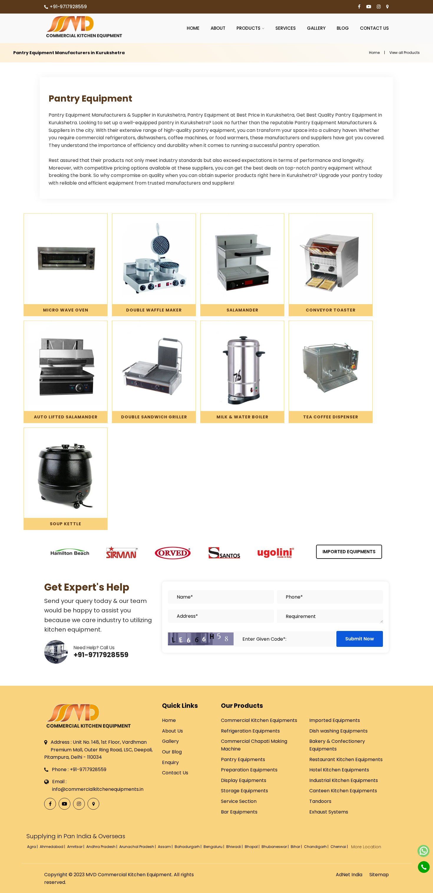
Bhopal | (252, 846)
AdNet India (349, 874)
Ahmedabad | (53, 846)
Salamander (242, 310)
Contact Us (374, 28)
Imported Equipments (349, 552)
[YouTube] (368, 6)
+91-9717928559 (68, 7)
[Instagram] (379, 6)
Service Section (239, 801)
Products (248, 28)
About (218, 28)
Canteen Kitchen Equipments (343, 790)
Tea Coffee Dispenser (330, 417)
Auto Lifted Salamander (65, 417)
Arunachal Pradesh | (138, 846)
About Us (172, 731)
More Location (366, 847)
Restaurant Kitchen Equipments (346, 759)
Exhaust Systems (328, 811)
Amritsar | (76, 846)
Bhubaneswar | (276, 846)
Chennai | (339, 846)
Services (285, 28)
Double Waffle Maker (154, 310)
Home (193, 28)
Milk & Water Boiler (242, 417)
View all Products (404, 52)
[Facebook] (359, 6)
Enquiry (170, 762)
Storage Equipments (244, 790)
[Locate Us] (387, 6)
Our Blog (172, 751)
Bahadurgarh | (188, 846)
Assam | (165, 846)
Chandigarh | (316, 846)
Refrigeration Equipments (250, 731)
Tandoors (320, 801)
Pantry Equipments (243, 759)
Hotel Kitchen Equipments (339, 769)
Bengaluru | (214, 846)
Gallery (316, 28)
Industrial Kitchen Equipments (343, 780)
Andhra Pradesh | (102, 846)
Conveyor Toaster (331, 310)
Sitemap (379, 874)
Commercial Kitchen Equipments (259, 720)
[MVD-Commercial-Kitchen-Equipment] (84, 27)
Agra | (33, 846)
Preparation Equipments (249, 769)
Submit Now (359, 638)
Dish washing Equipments (338, 731)
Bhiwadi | (235, 846)
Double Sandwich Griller (154, 417)
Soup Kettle (65, 524)
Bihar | (297, 846)
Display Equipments (243, 780)
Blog (343, 28)
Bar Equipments (239, 811)
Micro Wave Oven (65, 310)
